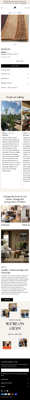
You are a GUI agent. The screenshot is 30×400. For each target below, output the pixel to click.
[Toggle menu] (1, 7)
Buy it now (15, 66)
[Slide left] (13, 44)
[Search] (25, 7)
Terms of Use (19, 373)
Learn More (23, 3)
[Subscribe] (27, 370)
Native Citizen (8, 397)
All (14, 13)
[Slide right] (17, 44)
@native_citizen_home (15, 334)
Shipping (3, 54)
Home (10, 13)
